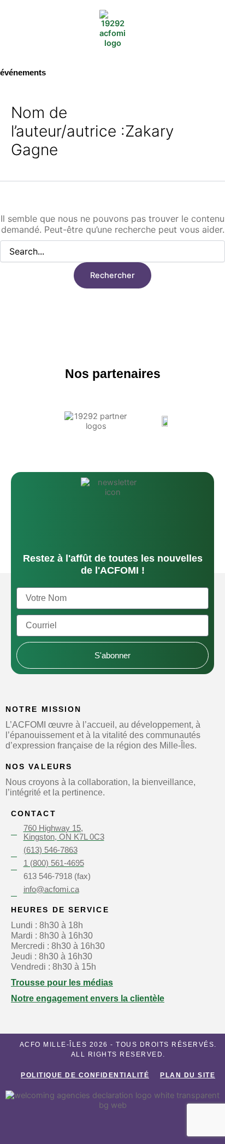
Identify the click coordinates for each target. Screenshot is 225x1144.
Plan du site (187, 1075)
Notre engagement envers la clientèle (87, 998)
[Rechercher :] (112, 251)
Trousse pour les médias (62, 982)
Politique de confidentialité (85, 1075)
